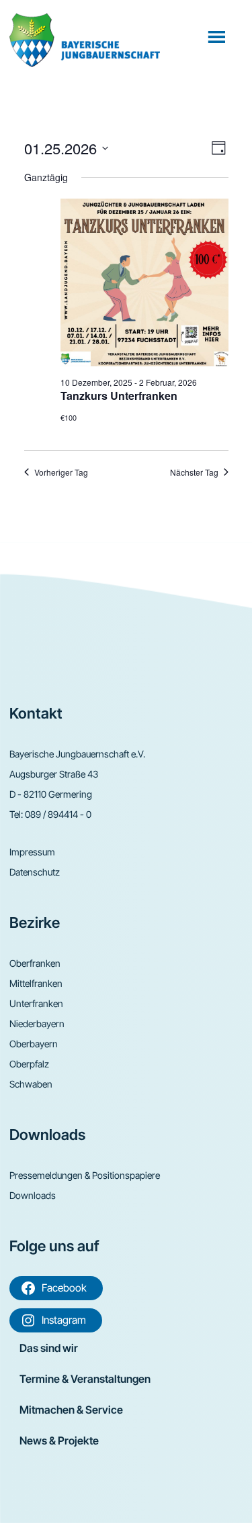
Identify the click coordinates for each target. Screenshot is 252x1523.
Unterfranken (36, 1003)
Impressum (32, 851)
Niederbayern (37, 1023)
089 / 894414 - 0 (58, 814)
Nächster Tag (194, 472)
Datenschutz (34, 872)
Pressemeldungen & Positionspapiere (84, 1175)
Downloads (32, 1195)
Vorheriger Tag (61, 472)
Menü (218, 36)
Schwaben (30, 1084)
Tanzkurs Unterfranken (118, 395)
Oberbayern (33, 1043)
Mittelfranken (35, 983)
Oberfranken (34, 963)
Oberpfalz (29, 1063)
